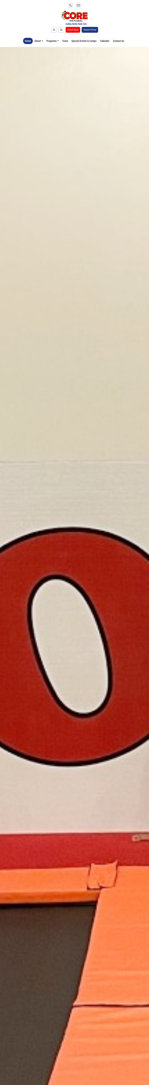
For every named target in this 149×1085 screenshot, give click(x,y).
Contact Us (118, 40)
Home (28, 40)
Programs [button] (51, 40)
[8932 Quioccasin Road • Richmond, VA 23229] (78, 5)
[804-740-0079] (70, 5)
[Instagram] (61, 30)
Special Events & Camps (83, 40)
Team (65, 40)
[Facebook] (54, 30)
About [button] (37, 40)
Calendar (104, 40)
